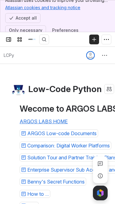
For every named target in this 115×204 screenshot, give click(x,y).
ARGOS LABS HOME (44, 121)
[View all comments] (100, 164)
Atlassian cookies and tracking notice (42, 7)
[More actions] (104, 55)
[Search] (44, 39)
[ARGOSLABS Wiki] (32, 39)
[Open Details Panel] (100, 176)
